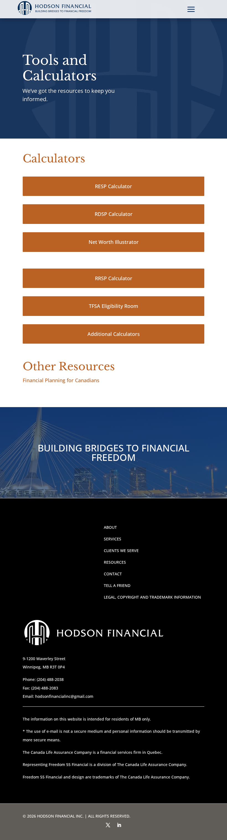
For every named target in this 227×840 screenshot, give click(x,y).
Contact (113, 573)
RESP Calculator (113, 186)
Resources (115, 562)
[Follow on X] (108, 825)
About (110, 527)
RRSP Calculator (113, 278)
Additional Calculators (113, 334)
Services (112, 539)
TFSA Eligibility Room (113, 306)
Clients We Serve (121, 550)
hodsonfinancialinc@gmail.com (64, 696)
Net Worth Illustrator (114, 242)
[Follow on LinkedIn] (119, 825)
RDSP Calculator (114, 214)
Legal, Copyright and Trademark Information (152, 597)
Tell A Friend (117, 585)
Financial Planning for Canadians (61, 380)
